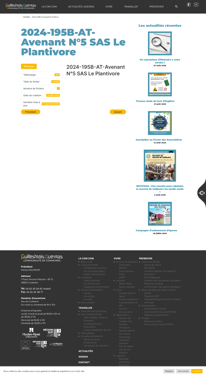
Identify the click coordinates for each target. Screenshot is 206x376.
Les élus (87, 293)
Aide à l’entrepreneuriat (91, 314)
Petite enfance (125, 283)
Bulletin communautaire (94, 274)
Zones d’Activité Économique (93, 311)
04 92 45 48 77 (34, 292)
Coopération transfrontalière (96, 287)
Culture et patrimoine (128, 299)
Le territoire (86, 277)
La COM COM (49, 6)
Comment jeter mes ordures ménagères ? (163, 287)
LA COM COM (86, 258)
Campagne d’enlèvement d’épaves (156, 230)
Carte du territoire (92, 280)
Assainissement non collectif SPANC (160, 312)
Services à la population (127, 262)
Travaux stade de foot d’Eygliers (155, 101)
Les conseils (89, 296)
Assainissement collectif (155, 308)
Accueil (26, 17)
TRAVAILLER (85, 307)
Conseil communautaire (91, 290)
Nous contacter (88, 302)
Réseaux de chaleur (153, 321)
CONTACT (84, 362)
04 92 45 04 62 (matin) (38, 288)
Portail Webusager (152, 277)
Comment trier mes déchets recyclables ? (163, 280)
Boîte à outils (86, 262)
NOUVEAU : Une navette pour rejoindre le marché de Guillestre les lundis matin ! (160, 189)
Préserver (156, 6)
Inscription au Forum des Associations (159, 139)
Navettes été (125, 318)
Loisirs (119, 290)
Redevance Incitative (153, 283)
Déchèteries (149, 268)
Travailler (131, 6)
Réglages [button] (169, 371)
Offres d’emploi (87, 333)
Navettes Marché (127, 330)
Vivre (109, 6)
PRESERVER (145, 258)
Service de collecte (152, 265)
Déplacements (122, 315)
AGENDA (83, 356)
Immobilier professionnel (92, 336)
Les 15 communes (92, 283)
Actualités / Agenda (81, 6)
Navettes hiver (125, 321)
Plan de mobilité (126, 346)
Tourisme (123, 308)
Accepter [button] (197, 371)
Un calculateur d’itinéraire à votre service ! (160, 61)
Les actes (88, 299)
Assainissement (148, 305)
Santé (121, 274)
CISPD (122, 277)
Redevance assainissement (156, 315)
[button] (176, 6)
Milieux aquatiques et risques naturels (158, 290)
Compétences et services (95, 268)
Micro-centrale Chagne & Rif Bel (158, 324)
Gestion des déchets (150, 262)
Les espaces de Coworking (96, 345)
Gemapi (147, 293)
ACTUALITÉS (85, 351)
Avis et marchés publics (94, 271)
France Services (126, 271)
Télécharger (28, 66)
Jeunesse (120, 280)
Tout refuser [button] (183, 371)
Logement (120, 355)
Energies (145, 318)
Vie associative (125, 312)
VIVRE (117, 258)
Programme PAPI (151, 296)
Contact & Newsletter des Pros (97, 330)
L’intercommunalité (89, 265)
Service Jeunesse (127, 287)
